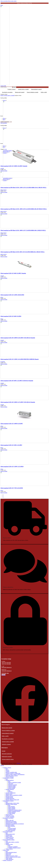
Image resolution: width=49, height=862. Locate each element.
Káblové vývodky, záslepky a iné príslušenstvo (15, 774)
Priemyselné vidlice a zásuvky (12, 775)
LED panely (10, 783)
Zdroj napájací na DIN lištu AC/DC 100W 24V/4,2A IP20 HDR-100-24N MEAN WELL (24, 209)
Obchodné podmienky (7, 753)
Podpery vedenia (9, 836)
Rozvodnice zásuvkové (10, 830)
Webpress (19, 763)
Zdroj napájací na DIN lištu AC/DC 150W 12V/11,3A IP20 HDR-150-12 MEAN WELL (23, 187)
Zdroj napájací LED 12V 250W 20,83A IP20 (12, 294)
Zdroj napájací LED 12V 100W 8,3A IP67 (12, 423)
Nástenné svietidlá (12, 785)
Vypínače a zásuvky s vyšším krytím (13, 773)
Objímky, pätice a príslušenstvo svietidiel (14, 795)
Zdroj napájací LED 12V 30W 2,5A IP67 (11, 445)
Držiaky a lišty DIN (10, 820)
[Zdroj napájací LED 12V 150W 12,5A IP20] (24, 464)
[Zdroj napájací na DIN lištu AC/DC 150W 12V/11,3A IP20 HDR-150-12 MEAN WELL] (24, 185)
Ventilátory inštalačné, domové (14, 847)
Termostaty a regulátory (13, 846)
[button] (4, 170)
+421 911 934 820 (6, 664)
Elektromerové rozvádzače (11, 821)
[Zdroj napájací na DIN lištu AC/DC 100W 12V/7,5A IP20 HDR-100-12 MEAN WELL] (24, 227)
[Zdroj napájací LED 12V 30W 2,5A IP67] (24, 442)
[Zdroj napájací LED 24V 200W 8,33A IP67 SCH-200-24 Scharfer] (24, 335)
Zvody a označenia (9, 838)
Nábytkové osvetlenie (12, 784)
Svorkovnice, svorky (10, 815)
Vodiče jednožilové (9, 859)
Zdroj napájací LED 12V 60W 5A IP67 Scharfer (13, 273)
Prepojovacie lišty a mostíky (11, 822)
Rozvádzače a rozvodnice (7, 92)
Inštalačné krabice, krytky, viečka (12, 803)
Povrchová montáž (12, 828)
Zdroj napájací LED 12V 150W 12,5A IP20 (12, 466)
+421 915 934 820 (6, 662)
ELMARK (3, 361)
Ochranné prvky (9, 835)
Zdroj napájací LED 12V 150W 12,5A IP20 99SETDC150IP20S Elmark (20, 359)
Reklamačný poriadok (7, 756)
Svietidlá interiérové (10, 780)
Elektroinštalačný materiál (36, 89)
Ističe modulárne (11, 806)
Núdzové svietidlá (11, 787)
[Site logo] (5, 84)
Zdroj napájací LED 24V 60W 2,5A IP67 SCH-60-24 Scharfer (17, 380)
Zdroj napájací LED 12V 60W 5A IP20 (11, 316)
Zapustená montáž (12, 829)
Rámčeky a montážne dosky (11, 772)
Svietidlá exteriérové (10, 789)
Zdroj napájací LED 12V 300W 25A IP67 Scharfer (14, 166)
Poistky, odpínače (11, 807)
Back (7, 768)
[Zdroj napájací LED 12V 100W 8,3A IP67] (24, 421)
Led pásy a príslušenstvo (11, 792)
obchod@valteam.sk (6, 667)
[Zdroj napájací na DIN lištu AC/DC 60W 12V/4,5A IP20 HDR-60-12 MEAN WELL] (24, 249)
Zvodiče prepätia (11, 813)
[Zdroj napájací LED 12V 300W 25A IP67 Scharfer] (24, 163)
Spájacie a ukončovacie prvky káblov (13, 856)
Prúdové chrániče (11, 808)
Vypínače (7, 771)
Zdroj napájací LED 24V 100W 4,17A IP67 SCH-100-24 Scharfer (18, 402)
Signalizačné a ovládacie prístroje (15, 810)
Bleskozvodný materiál (19, 92)
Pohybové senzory (9, 796)
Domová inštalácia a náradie (32, 92)
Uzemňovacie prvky (10, 837)
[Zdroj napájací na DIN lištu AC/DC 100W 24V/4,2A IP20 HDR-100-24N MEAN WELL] (24, 206)
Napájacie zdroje (9, 794)
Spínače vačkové (9, 814)
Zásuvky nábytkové (10, 776)
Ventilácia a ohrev (9, 844)
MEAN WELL (4, 189)
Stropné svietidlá (11, 788)
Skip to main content (12, 1)
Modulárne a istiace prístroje (11, 804)
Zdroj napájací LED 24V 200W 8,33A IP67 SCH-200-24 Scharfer (18, 337)
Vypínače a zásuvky (12, 89)
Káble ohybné (8, 853)
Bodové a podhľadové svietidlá (14, 782)
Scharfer (2, 168)
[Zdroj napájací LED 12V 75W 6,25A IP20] (24, 485)
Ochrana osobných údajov (8, 759)
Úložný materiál (9, 858)
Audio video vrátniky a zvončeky (12, 842)
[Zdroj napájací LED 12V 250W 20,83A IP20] (24, 292)
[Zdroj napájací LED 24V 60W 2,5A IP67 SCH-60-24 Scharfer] (24, 378)
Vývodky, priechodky (10, 816)
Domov (2, 95)
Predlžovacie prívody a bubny (12, 855)
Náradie (7, 843)
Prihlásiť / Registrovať (7, 860)
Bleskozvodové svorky (10, 834)
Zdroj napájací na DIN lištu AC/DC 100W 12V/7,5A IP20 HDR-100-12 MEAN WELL (23, 230)
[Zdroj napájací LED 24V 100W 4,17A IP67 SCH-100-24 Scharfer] (24, 399)
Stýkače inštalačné (12, 812)
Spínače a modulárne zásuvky (14, 811)
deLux (2, 297)
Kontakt (3, 751)
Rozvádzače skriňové (10, 824)
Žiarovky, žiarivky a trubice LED (12, 799)
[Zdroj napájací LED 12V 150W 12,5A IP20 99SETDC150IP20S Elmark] (24, 356)
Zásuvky (7, 769)
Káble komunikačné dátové (11, 852)
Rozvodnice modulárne (10, 826)
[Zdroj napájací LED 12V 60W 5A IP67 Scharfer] (24, 270)
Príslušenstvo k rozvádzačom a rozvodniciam (15, 823)
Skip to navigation (4, 1)
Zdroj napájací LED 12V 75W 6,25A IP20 (12, 488)
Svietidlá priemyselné (10, 798)
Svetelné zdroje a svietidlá (23, 89)
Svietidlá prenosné (9, 797)
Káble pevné (8, 854)
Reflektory (10, 791)
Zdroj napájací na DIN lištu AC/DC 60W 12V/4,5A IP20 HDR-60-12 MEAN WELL (23, 252)
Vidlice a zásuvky (9, 848)
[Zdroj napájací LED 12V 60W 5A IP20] (24, 313)
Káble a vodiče (44, 92)
